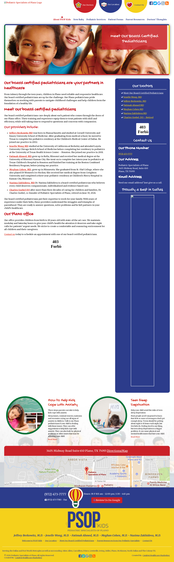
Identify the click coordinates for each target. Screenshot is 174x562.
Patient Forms (115, 19)
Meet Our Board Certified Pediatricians (143, 93)
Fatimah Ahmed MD (134, 105)
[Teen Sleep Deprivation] (108, 415)
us (9, 234)
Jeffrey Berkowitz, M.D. (28, 535)
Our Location (51, 540)
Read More (52, 439)
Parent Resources (135, 19)
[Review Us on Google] (159, 4)
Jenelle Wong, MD (133, 97)
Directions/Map (117, 450)
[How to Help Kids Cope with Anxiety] (25, 415)
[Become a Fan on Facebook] (151, 4)
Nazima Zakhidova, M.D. (145, 535)
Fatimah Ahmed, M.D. (85, 535)
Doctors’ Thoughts (157, 19)
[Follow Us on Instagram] (163, 4)
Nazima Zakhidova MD (135, 113)
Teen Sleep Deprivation (140, 402)
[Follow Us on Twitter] (155, 4)
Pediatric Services (96, 19)
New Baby (78, 19)
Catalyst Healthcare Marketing (28, 558)
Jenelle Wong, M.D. (57, 535)
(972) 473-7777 (125, 154)
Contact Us (147, 540)
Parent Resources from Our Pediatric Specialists (118, 540)
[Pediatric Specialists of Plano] (23, 2)
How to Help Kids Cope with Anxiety (63, 402)
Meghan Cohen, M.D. (114, 535)
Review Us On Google (107, 500)
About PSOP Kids (62, 19)
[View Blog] (167, 4)
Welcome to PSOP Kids (32, 540)
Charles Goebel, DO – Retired (138, 117)
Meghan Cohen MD (133, 109)
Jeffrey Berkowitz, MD (135, 101)
